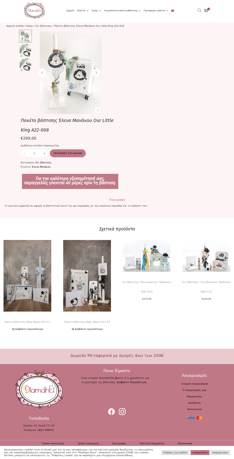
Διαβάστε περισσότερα (29, 329)
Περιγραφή (117, 199)
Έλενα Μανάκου (41, 166)
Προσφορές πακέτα (154, 10)
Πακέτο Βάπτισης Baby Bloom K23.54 (87, 321)
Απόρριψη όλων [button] (220, 452)
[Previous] (42, 73)
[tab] (117, 200)
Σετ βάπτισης (43, 25)
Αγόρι (95, 10)
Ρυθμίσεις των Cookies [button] (175, 452)
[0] (206, 10)
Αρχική (70, 10)
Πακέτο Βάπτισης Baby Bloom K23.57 (27, 321)
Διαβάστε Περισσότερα (132, 382)
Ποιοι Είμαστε (116, 371)
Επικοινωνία (194, 409)
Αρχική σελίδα (15, 25)
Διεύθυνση (194, 402)
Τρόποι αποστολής (53, 443)
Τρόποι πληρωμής (88, 443)
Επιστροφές (119, 443)
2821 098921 (45, 430)
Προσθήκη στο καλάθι (67, 153)
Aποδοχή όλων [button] (200, 452)
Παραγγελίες (194, 396)
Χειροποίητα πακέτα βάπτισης (121, 10)
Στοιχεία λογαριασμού (194, 383)
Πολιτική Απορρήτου (152, 443)
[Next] (96, 73)
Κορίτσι (81, 10)
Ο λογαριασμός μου (194, 390)
